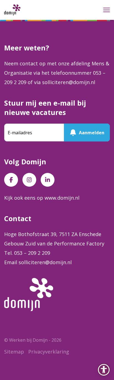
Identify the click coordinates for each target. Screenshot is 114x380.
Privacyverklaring (48, 351)
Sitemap (14, 351)
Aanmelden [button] (91, 133)
